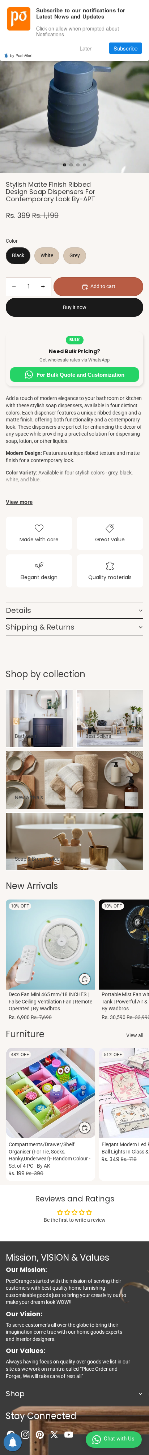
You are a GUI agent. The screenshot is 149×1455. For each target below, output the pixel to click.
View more (19, 502)
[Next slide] (135, 961)
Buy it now (74, 307)
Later (85, 48)
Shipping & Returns (40, 627)
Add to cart (102, 286)
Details (18, 610)
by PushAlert (21, 55)
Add (90, 979)
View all (134, 1035)
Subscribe (125, 48)
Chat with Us (119, 1438)
